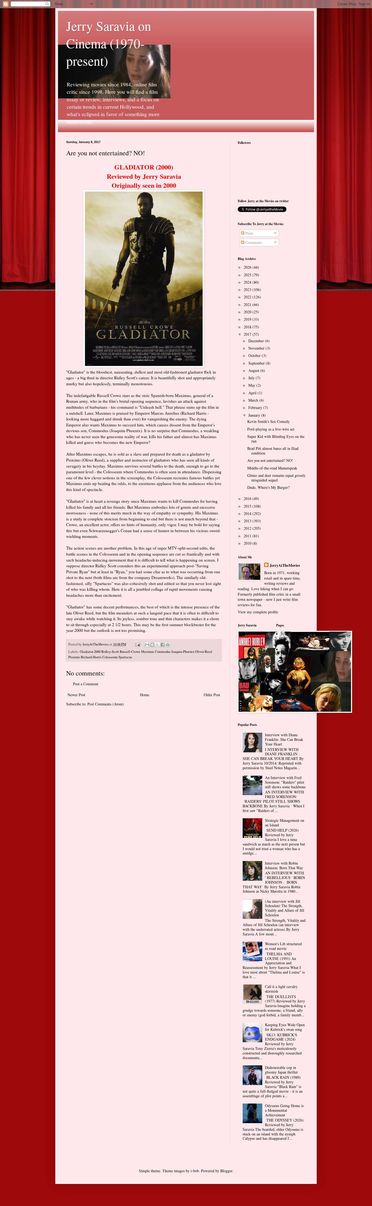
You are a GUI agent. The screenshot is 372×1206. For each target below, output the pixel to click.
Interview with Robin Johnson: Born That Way (284, 865)
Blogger (226, 1170)
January (254, 415)
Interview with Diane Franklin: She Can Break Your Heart (284, 739)
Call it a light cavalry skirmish (281, 989)
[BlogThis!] (152, 644)
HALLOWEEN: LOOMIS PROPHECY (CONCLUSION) (293, 658)
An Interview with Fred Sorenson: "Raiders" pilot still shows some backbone (285, 782)
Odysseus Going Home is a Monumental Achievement (284, 1110)
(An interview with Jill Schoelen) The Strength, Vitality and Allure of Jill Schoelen (284, 908)
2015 (248, 506)
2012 (248, 528)
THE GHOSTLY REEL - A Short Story (290, 701)
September (257, 363)
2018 (248, 326)
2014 (248, 513)
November (257, 348)
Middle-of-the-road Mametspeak (272, 468)
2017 (248, 334)
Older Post (212, 694)
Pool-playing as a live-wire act (270, 429)
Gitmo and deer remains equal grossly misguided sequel (276, 478)
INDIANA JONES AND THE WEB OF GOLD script (292, 681)
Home (144, 694)
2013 (248, 520)
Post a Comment (85, 683)
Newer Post (76, 694)
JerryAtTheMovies (285, 565)
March (253, 400)
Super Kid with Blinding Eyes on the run (275, 439)
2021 (248, 304)
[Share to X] (157, 644)
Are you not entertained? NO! (270, 460)
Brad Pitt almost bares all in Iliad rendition (272, 451)
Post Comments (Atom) (105, 704)
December (256, 340)
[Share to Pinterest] (167, 644)
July (252, 377)
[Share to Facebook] (162, 644)
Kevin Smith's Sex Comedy (268, 421)
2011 (248, 535)
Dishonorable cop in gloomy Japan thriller (281, 1070)
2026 (248, 267)
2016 (248, 498)
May (252, 385)
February (255, 407)
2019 (248, 319)
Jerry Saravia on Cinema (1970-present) (108, 43)
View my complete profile (258, 611)
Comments (253, 242)
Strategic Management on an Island (284, 823)
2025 (248, 274)
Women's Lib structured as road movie (283, 946)
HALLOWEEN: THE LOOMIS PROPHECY (293, 638)
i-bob (195, 1170)
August (254, 370)
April (253, 392)
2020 (248, 311)
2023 (248, 289)
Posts (248, 233)
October (255, 355)
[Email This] (147, 644)
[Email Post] (137, 644)
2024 (248, 282)
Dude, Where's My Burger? (268, 487)
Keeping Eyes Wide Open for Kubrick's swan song (285, 1027)
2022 (248, 296)
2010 (248, 543)
